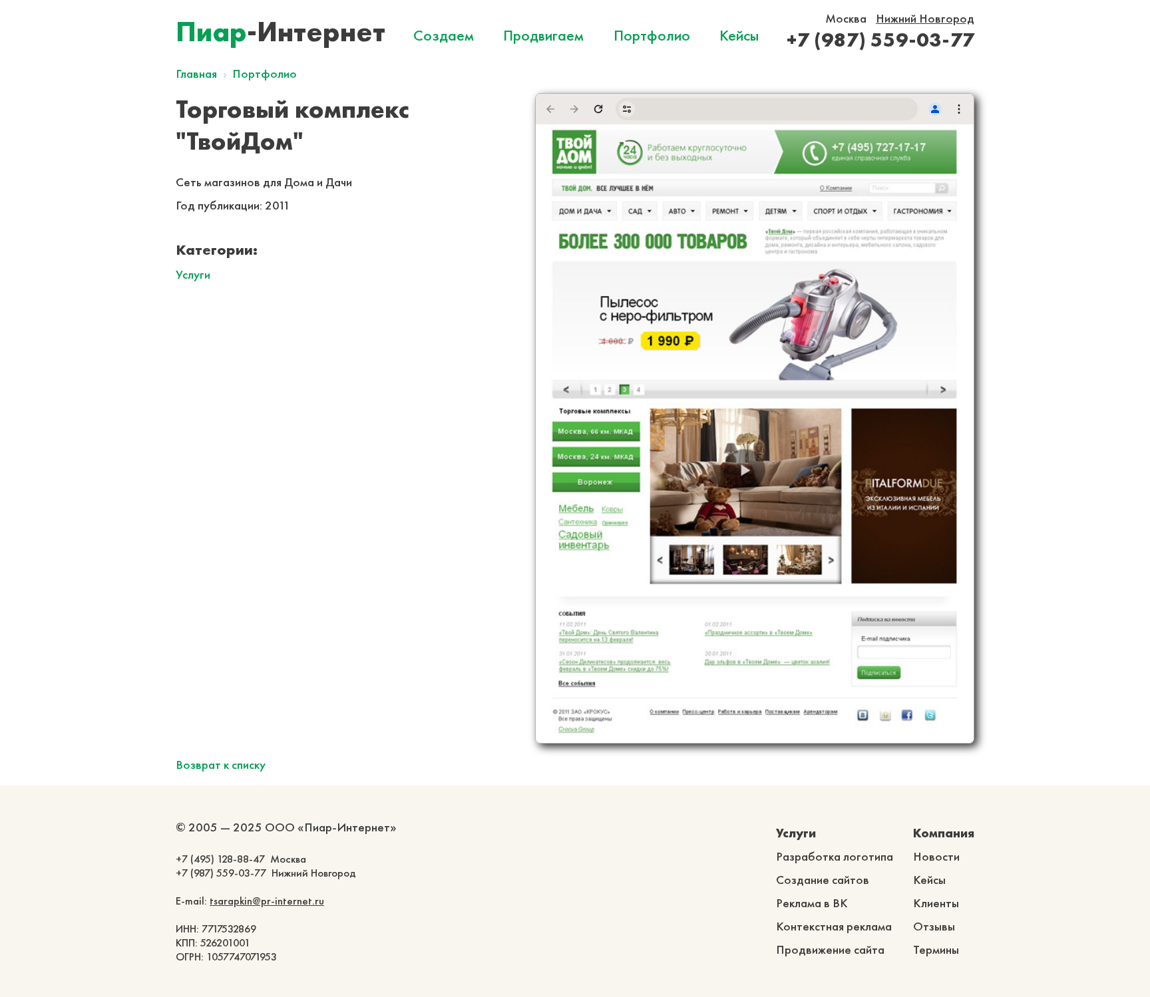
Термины (936, 949)
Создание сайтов (822, 879)
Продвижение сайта (830, 949)
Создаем (443, 35)
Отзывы (934, 926)
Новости (936, 856)
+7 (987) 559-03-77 (880, 40)
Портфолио (652, 35)
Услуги (193, 274)
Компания (943, 833)
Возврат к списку (221, 764)
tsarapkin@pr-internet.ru (267, 901)
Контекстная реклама (834, 926)
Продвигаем (543, 35)
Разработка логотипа (834, 856)
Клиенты (936, 903)
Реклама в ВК (812, 903)
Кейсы (739, 35)
